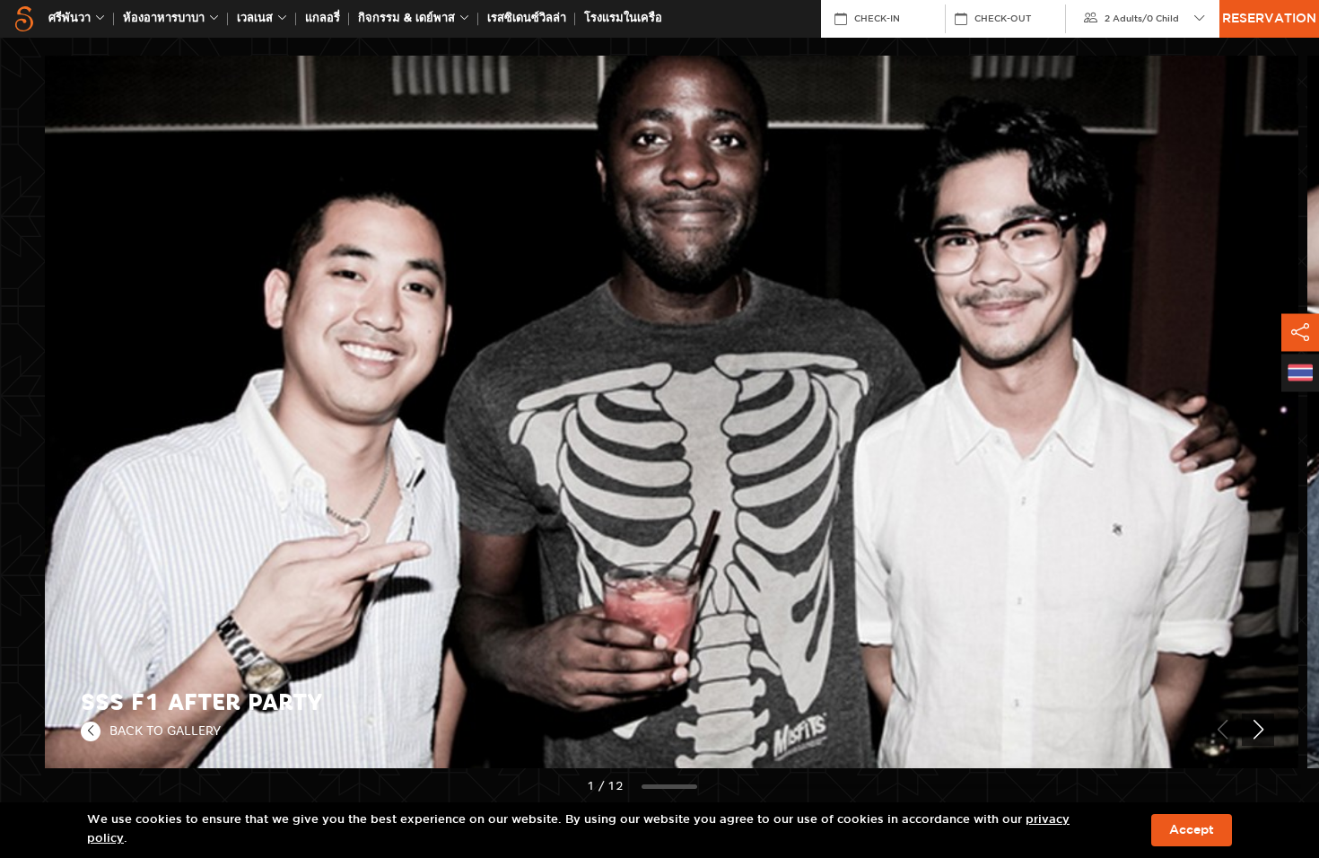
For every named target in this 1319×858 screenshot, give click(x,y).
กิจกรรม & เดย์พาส (406, 18)
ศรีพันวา (69, 18)
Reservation (1269, 18)
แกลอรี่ (322, 18)
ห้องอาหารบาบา (164, 18)
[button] (1258, 730)
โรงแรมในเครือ (623, 18)
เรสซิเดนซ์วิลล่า (526, 18)
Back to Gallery (165, 730)
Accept (1191, 830)
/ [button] (1142, 18)
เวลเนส (255, 18)
